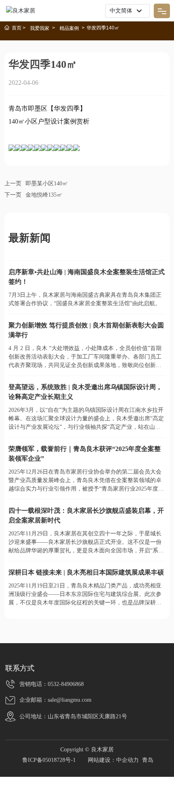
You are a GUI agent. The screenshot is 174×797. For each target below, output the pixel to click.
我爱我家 (39, 28)
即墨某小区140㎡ (46, 183)
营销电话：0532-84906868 (51, 684)
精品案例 (69, 28)
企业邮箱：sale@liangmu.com (55, 700)
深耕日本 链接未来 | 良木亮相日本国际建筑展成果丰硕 (86, 572)
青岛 (147, 760)
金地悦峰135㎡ (43, 195)
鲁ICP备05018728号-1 (49, 760)
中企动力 (127, 760)
